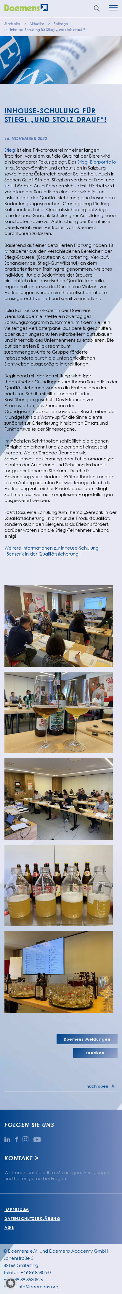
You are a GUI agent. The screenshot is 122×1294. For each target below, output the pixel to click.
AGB (9, 1227)
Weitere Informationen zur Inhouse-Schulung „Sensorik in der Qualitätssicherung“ (51, 550)
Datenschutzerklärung (32, 1218)
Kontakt (18, 1158)
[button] (10, 1283)
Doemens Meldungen (87, 1039)
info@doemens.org (37, 1286)
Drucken (95, 1052)
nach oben (97, 1085)
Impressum (16, 1209)
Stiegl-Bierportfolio (96, 161)
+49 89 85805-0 (35, 1272)
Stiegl (10, 150)
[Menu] (113, 8)
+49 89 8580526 (27, 1279)
